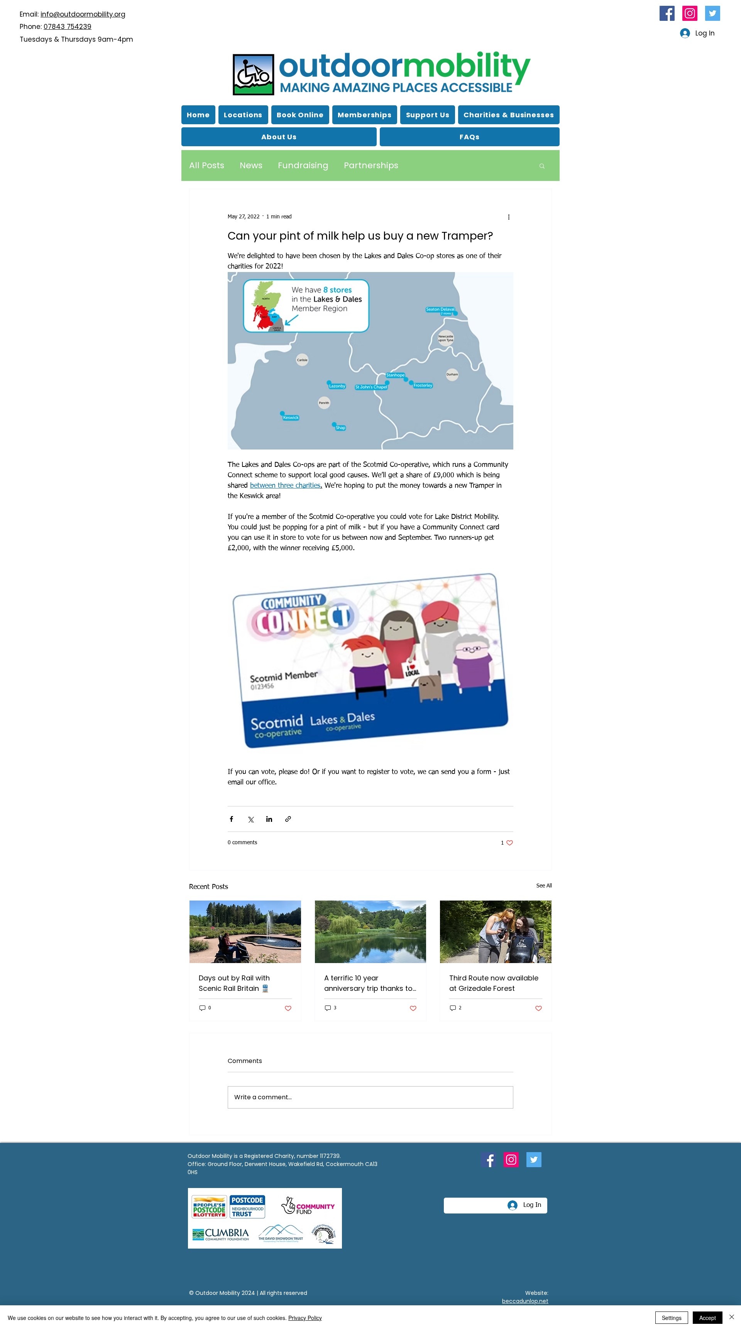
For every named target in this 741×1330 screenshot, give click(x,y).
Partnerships (371, 165)
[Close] (731, 1317)
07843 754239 (67, 26)
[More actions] (508, 216)
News (251, 165)
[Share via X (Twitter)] (250, 819)
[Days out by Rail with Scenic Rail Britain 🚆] (245, 932)
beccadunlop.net (525, 1301)
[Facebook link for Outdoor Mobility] (667, 13)
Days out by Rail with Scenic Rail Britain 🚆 (234, 983)
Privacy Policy (305, 1318)
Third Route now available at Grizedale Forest (493, 983)
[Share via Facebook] (231, 819)
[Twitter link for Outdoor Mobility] (712, 13)
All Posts (206, 165)
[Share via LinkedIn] (269, 819)
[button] (279, 136)
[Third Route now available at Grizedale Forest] (496, 932)
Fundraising (303, 165)
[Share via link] (288, 819)
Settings (672, 1318)
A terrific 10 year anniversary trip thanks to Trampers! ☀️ (368, 983)
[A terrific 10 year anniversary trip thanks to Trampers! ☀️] (370, 932)
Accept (707, 1318)
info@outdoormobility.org (83, 14)
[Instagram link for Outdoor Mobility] (689, 13)
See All (544, 886)
